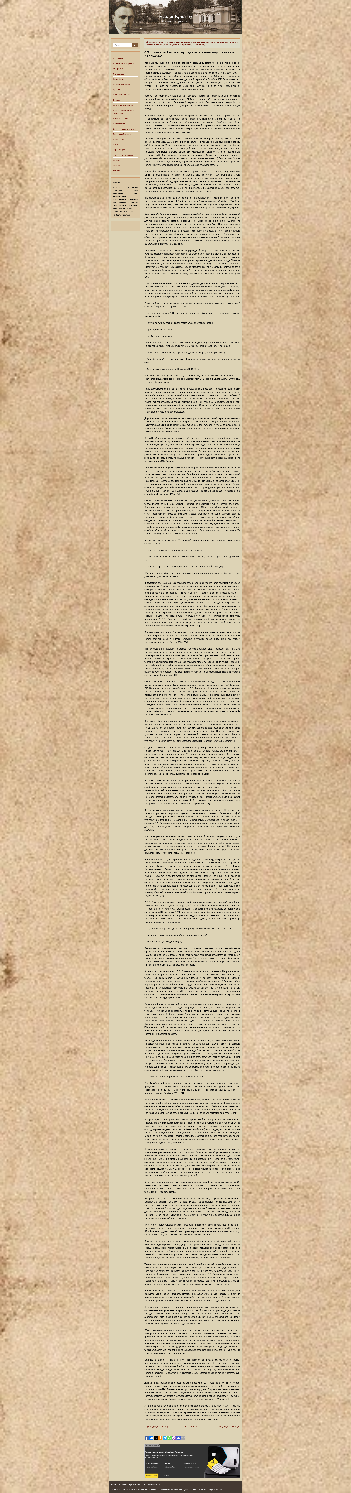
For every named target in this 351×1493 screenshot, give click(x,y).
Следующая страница (228, 1426)
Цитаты (116, 89)
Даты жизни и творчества (124, 63)
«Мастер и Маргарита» (123, 105)
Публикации (118, 139)
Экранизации (119, 150)
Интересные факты (121, 84)
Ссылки (116, 165)
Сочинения (118, 100)
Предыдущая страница (157, 1426)
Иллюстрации (119, 123)
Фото (115, 144)
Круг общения (119, 79)
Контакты (117, 170)
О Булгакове (118, 74)
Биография (118, 68)
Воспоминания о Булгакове (125, 129)
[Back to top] (344, 1486)
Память (116, 160)
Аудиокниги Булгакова (123, 155)
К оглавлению (192, 1426)
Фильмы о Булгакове (122, 95)
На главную (118, 58)
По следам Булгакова (122, 134)
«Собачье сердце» (121, 118)
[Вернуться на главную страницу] (175, 17)
